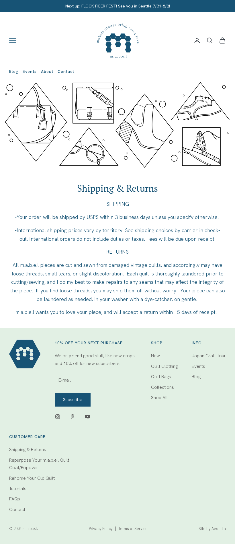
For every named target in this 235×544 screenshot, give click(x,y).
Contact (66, 71)
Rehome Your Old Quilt (32, 478)
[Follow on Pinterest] (72, 416)
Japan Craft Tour (209, 356)
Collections (162, 387)
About (47, 71)
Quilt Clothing (164, 366)
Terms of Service (133, 528)
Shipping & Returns (27, 449)
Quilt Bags (161, 377)
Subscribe (72, 400)
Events (30, 71)
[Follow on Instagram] (57, 416)
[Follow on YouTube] (87, 416)
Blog (13, 71)
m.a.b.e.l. (30, 528)
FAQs (14, 499)
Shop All (159, 398)
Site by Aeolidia (212, 528)
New (155, 356)
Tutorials (17, 488)
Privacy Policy (101, 528)
